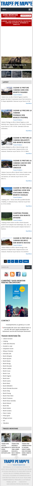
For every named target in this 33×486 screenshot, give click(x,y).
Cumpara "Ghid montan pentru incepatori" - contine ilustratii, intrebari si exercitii (16, 22)
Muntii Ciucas (6, 371)
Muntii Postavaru (7, 398)
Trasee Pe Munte (17, 94)
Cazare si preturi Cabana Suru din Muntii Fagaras (21, 90)
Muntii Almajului (7, 356)
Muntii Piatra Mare (8, 396)
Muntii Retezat (7, 403)
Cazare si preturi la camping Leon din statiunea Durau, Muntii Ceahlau (22, 191)
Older (26, 261)
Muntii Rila (6, 405)
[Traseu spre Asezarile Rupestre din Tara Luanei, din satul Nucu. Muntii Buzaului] (16, 437)
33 (20, 261)
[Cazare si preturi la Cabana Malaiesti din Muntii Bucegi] (6, 141)
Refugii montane (7, 418)
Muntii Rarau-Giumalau (9, 400)
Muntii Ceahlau (7, 368)
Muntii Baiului (7, 361)
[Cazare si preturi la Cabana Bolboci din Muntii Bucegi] (6, 241)
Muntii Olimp (6, 391)
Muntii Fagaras (7, 376)
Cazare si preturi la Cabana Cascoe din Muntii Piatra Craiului (22, 164)
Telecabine (6, 423)
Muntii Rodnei (7, 408)
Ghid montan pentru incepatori (18, 484)
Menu (4, 9)
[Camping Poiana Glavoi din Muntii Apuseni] (6, 216)
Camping (5, 341)
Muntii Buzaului (7, 366)
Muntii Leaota (7, 381)
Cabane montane (7, 338)
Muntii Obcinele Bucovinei (10, 388)
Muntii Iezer (6, 378)
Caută (28, 267)
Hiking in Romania (8, 351)
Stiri (4, 420)
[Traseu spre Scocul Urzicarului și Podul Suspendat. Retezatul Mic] (6, 437)
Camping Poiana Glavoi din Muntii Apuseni (21, 215)
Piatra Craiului (7, 413)
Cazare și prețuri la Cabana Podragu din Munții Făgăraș (22, 114)
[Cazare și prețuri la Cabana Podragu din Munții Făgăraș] (6, 114)
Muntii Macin (6, 383)
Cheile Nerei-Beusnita (9, 343)
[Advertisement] (16, 40)
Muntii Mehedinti (7, 386)
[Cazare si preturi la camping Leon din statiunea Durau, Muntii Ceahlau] (6, 191)
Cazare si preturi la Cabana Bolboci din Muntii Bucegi (22, 240)
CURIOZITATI (23, 482)
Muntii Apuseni (7, 358)
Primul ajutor (6, 415)
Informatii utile (7, 353)
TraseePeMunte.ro (18, 465)
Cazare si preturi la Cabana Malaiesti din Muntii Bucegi (22, 140)
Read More (29, 103)
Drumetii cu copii (7, 346)
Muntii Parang (7, 393)
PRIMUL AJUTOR (11, 482)
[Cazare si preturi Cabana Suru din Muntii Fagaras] (6, 91)
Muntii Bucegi (7, 363)
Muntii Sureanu (7, 410)
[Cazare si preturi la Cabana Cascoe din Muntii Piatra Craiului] (6, 164)
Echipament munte (8, 348)
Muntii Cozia (6, 373)
